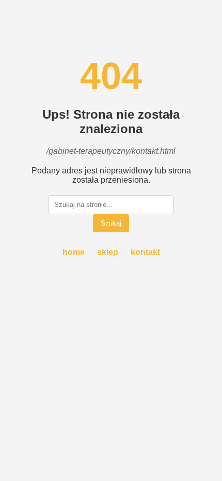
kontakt (145, 252)
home (73, 252)
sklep (107, 252)
